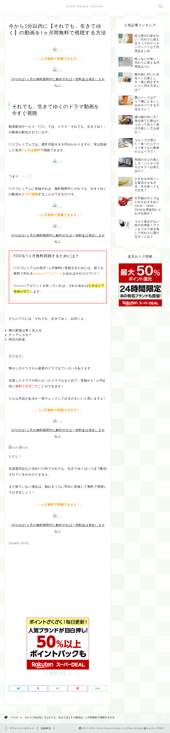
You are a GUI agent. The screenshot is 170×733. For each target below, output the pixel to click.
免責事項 (46, 728)
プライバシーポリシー (22, 728)
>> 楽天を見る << (57, 673)
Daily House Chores (85, 6)
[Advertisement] (58, 584)
